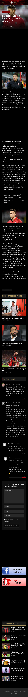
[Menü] (3, 2)
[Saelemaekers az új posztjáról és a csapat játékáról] (14, 307)
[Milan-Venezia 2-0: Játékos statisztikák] (6, 654)
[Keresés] (25, 2)
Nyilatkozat (6, 12)
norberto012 (10, 25)
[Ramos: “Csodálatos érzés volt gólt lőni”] (14, 358)
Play (8, 443)
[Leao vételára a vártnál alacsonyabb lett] (6, 646)
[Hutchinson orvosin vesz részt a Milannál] (6, 678)
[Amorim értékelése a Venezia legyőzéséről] (14, 333)
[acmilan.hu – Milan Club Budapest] (15, 2)
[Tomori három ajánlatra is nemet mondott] (6, 670)
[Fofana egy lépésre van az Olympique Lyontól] (6, 662)
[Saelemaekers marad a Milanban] (6, 638)
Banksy (8, 402)
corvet (8, 384)
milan (9, 290)
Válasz (24, 398)
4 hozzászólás (8, 26)
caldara (4, 290)
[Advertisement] (14, 44)
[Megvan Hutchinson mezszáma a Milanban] (6, 629)
